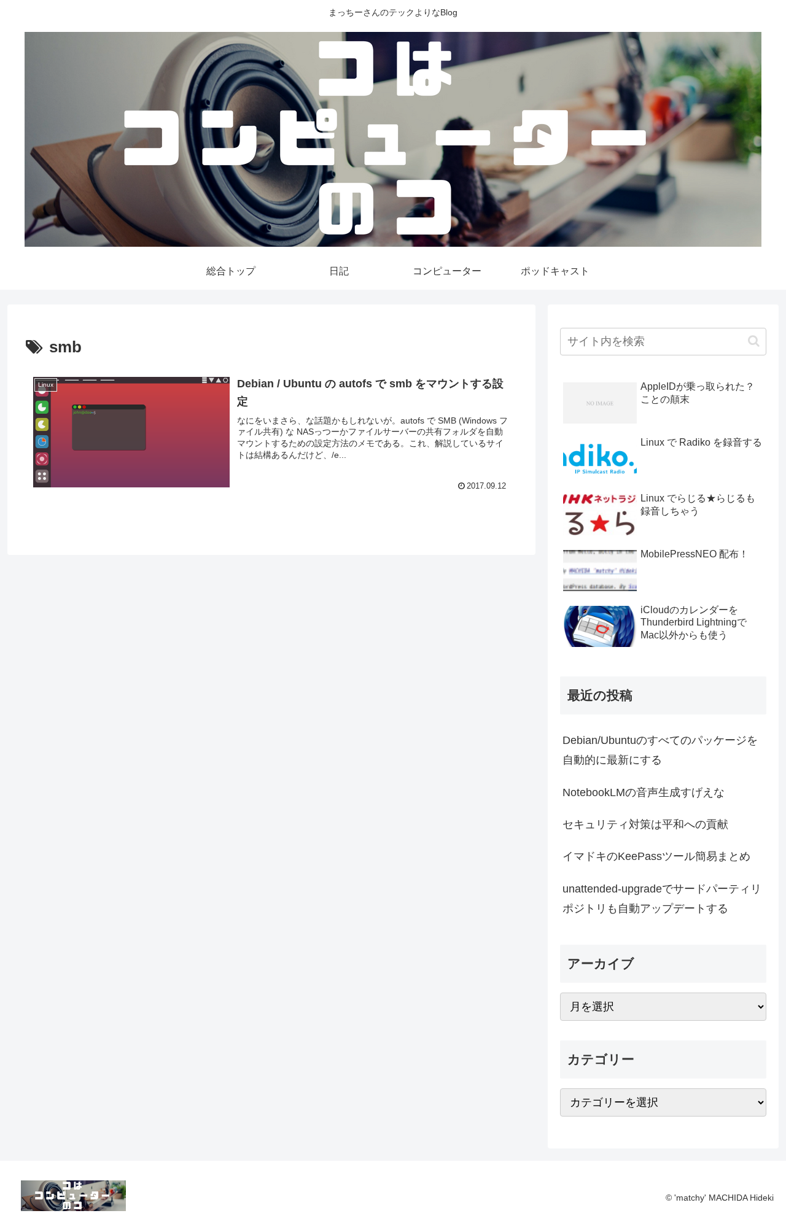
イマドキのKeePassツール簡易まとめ (656, 856)
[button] (754, 341)
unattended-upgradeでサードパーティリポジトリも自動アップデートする (661, 899)
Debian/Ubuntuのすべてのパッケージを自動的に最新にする (660, 750)
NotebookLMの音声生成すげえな (643, 792)
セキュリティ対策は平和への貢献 (645, 824)
